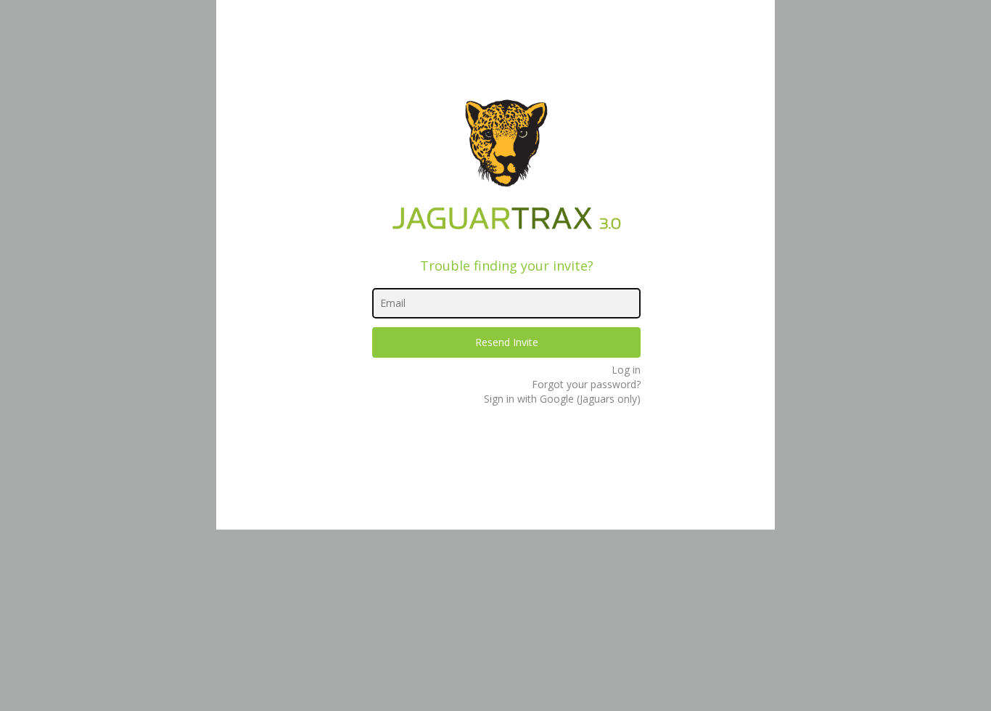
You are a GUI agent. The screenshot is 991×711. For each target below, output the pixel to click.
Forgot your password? (586, 384)
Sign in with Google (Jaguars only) (562, 399)
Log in (626, 370)
